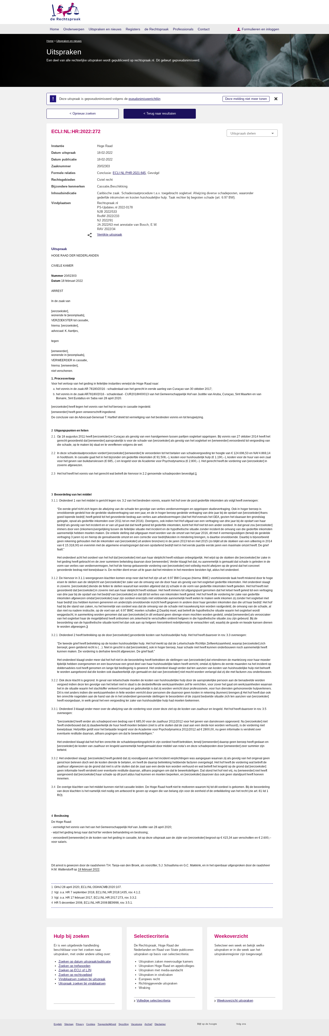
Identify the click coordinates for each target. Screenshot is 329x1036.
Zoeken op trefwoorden (74, 966)
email (227, 1024)
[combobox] (252, 133)
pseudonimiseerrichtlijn (144, 99)
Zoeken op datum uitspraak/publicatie (85, 961)
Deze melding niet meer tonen (246, 99)
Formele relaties (63, 173)
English (58, 1024)
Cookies (90, 1024)
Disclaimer (160, 1024)
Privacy (80, 1024)
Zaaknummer (61, 166)
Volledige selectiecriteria (153, 1000)
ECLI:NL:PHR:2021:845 (129, 173)
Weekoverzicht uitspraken (235, 1000)
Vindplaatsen (61, 203)
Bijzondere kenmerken (68, 186)
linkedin (268, 1024)
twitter (250, 1024)
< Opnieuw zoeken (83, 113)
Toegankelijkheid (107, 1024)
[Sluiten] (276, 99)
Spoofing (123, 1024)
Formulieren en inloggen (260, 29)
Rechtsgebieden (63, 179)
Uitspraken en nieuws (105, 29)
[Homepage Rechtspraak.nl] (64, 11)
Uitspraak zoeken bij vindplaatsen (82, 983)
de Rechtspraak (157, 29)
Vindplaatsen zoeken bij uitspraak (82, 979)
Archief (148, 1024)
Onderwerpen (73, 29)
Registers (133, 29)
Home (54, 29)
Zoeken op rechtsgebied (75, 975)
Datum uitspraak (63, 152)
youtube (275, 1024)
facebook (256, 1024)
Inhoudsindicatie (63, 193)
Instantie (57, 146)
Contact (204, 29)
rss (221, 1024)
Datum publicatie (64, 159)
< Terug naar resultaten (160, 113)
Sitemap (68, 1024)
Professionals (183, 29)
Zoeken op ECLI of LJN (75, 970)
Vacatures (136, 1024)
